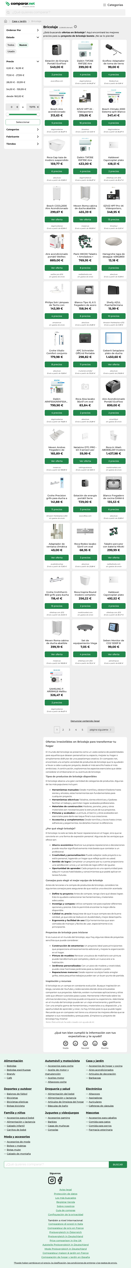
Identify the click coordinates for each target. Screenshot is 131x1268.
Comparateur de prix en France (66, 1228)
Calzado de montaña (19, 1153)
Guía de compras (65, 1210)
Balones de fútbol (17, 1093)
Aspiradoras (95, 1097)
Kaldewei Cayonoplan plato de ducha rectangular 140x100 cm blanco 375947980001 (113, 159)
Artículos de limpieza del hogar (66, 1101)
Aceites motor (56, 1077)
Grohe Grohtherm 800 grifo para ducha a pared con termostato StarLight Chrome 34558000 (57, 593)
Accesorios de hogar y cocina (105, 1065)
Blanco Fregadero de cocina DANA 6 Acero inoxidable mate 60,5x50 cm (113, 497)
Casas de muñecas (58, 1125)
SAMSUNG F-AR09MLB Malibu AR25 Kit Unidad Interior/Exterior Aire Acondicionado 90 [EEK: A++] (57, 690)
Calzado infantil (16, 1125)
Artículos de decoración (102, 1073)
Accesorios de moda (18, 1141)
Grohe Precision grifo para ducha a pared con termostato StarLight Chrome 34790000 (56, 497)
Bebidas (11, 1065)
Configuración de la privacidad (65, 1214)
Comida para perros (100, 1125)
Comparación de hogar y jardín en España (65, 1257)
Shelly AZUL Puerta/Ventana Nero (114, 304)
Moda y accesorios (17, 1136)
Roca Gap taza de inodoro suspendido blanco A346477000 (56, 159)
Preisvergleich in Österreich (65, 1232)
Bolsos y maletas (16, 1145)
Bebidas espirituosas (19, 1069)
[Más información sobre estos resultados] (75, 26)
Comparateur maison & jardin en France (66, 1253)
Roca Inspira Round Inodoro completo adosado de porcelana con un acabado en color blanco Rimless (85, 593)
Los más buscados (65, 1197)
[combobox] (68, 12)
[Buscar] (8, 12)
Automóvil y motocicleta (62, 1060)
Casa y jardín (19, 21)
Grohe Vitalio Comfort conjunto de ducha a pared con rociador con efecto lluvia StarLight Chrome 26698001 (56, 352)
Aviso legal (65, 1189)
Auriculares (95, 1101)
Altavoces (94, 1093)
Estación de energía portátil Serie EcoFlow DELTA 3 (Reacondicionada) (85, 497)
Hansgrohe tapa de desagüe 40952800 (114, 255)
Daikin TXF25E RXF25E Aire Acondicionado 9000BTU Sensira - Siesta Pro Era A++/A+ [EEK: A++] (85, 62)
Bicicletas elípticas (17, 1101)
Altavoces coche (57, 1081)
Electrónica (94, 1088)
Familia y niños (14, 1112)
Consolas (53, 1129)
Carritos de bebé (16, 1129)
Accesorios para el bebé (20, 1117)
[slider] (7, 114)
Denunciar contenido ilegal (85, 721)
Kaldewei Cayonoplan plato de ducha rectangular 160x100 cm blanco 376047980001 (113, 593)
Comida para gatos (99, 1121)
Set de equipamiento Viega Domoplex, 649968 (85, 642)
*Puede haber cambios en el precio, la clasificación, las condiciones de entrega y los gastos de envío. (65, 1263)
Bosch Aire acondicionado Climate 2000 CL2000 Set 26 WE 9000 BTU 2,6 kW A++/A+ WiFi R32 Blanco (56, 110)
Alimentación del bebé (61, 1093)
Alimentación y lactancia (62, 1097)
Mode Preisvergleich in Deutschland (66, 1248)
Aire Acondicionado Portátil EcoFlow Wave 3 (113, 400)
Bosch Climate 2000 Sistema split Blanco (113, 110)
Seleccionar (23, 122)
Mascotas (92, 1112)
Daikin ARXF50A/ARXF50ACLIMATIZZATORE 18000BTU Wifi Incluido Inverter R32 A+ (57, 400)
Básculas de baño (58, 1105)
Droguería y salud (57, 1088)
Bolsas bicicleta (16, 1105)
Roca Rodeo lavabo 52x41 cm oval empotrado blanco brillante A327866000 (85, 545)
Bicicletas (12, 1097)
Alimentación (13, 1060)
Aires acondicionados (101, 1069)
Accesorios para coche (60, 1065)
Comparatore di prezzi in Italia (65, 1224)
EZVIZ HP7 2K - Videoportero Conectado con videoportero (85, 110)
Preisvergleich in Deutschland (65, 1236)
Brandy (11, 1073)
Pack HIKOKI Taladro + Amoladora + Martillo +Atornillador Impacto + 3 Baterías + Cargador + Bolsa (85, 255)
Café (9, 1077)
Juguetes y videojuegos (62, 1112)
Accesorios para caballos (103, 1117)
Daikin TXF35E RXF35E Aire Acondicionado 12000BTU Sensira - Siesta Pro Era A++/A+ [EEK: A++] (85, 159)
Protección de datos (65, 1193)
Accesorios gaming (59, 1117)
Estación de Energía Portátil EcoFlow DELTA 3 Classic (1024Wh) (56, 62)
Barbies (52, 1121)
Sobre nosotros (65, 1206)
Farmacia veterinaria (100, 1129)
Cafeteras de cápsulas (101, 1105)
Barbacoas (95, 1077)
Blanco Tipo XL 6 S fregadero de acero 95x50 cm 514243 (85, 304)
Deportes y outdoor (18, 1088)
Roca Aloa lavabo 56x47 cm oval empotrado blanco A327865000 (85, 400)
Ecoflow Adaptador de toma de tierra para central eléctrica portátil (114, 62)
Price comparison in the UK (65, 1240)
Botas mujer (14, 1149)
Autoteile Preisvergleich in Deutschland (65, 1244)
